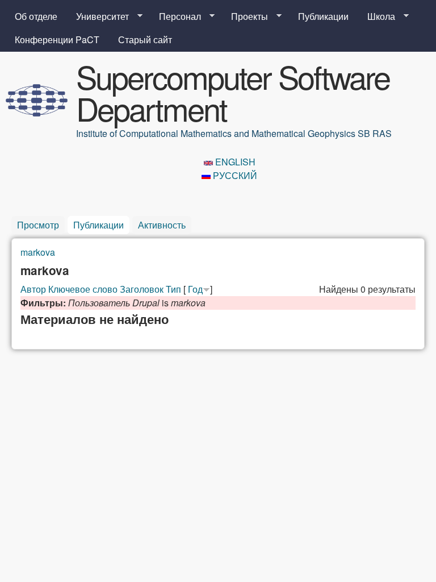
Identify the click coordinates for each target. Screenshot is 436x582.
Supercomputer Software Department (232, 92)
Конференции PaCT (57, 39)
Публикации (323, 16)
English (234, 161)
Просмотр (38, 224)
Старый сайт (145, 39)
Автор (33, 289)
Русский (234, 175)
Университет (98, 16)
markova (37, 252)
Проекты (245, 16)
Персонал (175, 16)
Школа (376, 16)
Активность (162, 224)
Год (195, 289)
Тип (173, 289)
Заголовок (142, 289)
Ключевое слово (83, 289)
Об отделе (36, 16)
